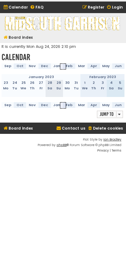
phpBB (62, 145)
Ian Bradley (112, 139)
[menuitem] (15, 7)
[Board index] (63, 23)
